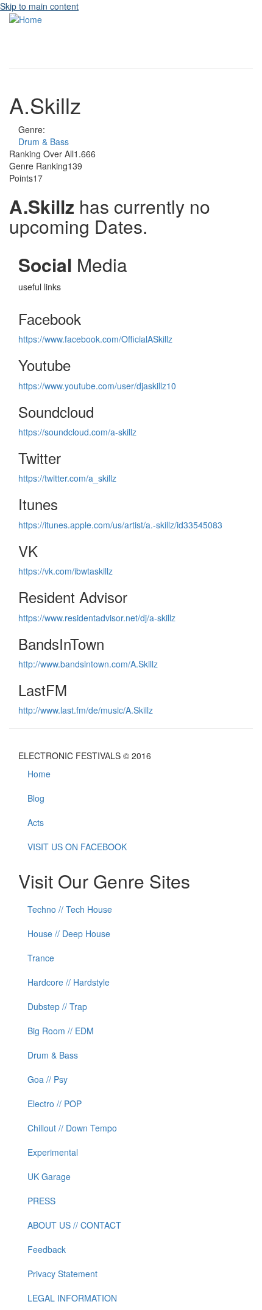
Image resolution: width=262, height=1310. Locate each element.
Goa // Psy (47, 1079)
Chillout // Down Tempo (72, 1128)
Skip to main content (39, 6)
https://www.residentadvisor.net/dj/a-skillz (96, 618)
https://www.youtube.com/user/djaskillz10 (97, 386)
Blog (35, 798)
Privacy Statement (62, 1273)
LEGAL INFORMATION (72, 1298)
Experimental (52, 1152)
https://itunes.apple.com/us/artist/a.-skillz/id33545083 (120, 525)
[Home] (25, 18)
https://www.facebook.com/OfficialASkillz (95, 339)
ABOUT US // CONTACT (74, 1225)
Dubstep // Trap (57, 1006)
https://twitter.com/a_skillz (67, 478)
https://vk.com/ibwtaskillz (65, 571)
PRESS (41, 1201)
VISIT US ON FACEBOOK (77, 847)
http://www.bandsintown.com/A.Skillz (88, 664)
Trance (40, 958)
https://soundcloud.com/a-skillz (77, 432)
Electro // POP (54, 1103)
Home (39, 774)
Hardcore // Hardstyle (68, 982)
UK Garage (49, 1176)
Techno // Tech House (69, 909)
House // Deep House (68, 933)
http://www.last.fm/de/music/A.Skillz (85, 710)
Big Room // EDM (60, 1031)
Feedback (46, 1249)
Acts (35, 822)
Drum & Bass (43, 141)
